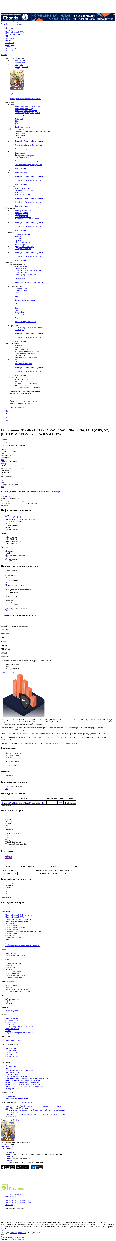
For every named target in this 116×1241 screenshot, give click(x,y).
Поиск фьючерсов (22, 211)
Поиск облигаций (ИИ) (14, 32)
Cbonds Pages (19, 133)
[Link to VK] (6, 1179)
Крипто (9, 43)
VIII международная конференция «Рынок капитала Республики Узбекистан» (35, 1110)
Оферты (17, 241)
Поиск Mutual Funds (22, 194)
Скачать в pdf (43, 1078)
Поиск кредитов (20, 173)
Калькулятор (10, 1096)
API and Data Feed (21, 379)
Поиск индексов (20, 266)
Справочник (6, 496)
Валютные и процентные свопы (26, 219)
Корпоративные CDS (22, 217)
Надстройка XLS (12, 49)
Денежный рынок (21, 245)
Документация (20, 385)
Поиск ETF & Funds (22, 188)
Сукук (16, 125)
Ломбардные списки (22, 127)
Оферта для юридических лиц (17, 1084)
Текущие (8, 856)
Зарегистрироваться (14, 24)
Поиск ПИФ (19, 192)
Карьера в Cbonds (12, 1074)
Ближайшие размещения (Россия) (27, 113)
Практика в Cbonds (12, 1072)
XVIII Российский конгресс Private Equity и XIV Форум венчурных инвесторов (36, 1114)
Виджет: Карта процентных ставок (19, 1033)
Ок (2, 1231)
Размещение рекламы (13, 1194)
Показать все (6, 806)
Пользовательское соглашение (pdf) (19, 1203)
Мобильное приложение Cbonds (26, 351)
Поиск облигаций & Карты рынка (27, 107)
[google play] (22, 1169)
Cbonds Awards (20, 135)
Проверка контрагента (23, 364)
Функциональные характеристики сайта (21, 1078)
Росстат (17, 292)
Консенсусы (10, 30)
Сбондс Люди (10, 51)
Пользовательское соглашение (17, 1201)
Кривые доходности (13, 34)
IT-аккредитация (11, 1089)
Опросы (17, 137)
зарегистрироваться (18, 1233)
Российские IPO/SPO (22, 157)
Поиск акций (19, 153)
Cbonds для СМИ (21, 67)
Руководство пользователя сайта (17, 1076)
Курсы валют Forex (21, 272)
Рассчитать (5, 505)
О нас (7, 1068)
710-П (7, 1001)
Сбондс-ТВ (9, 45)
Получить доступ (7, 672)
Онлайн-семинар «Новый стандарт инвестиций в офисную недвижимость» (34, 1106)
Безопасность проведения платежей (19, 1070)
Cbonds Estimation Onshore (15, 927)
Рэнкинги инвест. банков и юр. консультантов (32, 131)
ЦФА (7, 36)
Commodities (19, 312)
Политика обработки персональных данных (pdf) (24, 1086)
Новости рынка (20, 61)
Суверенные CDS (21, 215)
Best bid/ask (9, 38)
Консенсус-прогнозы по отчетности (28, 328)
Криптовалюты (20, 268)
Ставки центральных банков (25, 275)
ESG (16, 123)
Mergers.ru (9, 1156)
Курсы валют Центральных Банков (28, 270)
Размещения (19, 238)
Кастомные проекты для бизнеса (27, 387)
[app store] (8, 1169)
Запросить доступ (17, 407)
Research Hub (19, 63)
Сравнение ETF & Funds (23, 190)
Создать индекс (11, 1023)
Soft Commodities (20, 314)
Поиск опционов (21, 213)
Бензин (17, 310)
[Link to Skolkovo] (12, 1191)
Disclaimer (9, 1205)
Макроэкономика (21, 290)
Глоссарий (18, 69)
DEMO (12, 397)
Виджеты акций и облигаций (25, 358)
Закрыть (4, 55)
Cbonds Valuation (11, 929)
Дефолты (18, 236)
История (8, 858)
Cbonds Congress (27, 1102)
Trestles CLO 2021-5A (13, 517)
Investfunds (9, 1152)
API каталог (19, 381)
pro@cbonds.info (7, 1146)
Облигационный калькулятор (25, 353)
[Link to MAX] (6, 1181)
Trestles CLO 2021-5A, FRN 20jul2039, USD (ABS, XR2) (23, 803)
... (6, 424)
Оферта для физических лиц (16, 1082)
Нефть (16, 308)
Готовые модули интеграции (25, 383)
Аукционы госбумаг (22, 243)
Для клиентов (10, 1066)
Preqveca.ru (9, 1160)
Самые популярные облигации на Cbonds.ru (22, 946)
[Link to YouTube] (6, 1176)
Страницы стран (20, 288)
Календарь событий (22, 234)
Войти (3, 24)
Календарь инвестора (22, 249)
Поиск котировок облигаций (25, 111)
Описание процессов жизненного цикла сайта (23, 1080)
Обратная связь (11, 1196)
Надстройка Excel (12, 985)
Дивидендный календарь (24, 155)
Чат (15, 360)
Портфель (9, 28)
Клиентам (9, 1199)
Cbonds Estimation (12, 925)
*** (2, 460)
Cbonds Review (11, 1052)
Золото (8, 40)
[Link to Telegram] (6, 1173)
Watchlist (8, 47)
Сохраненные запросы (23, 355)
